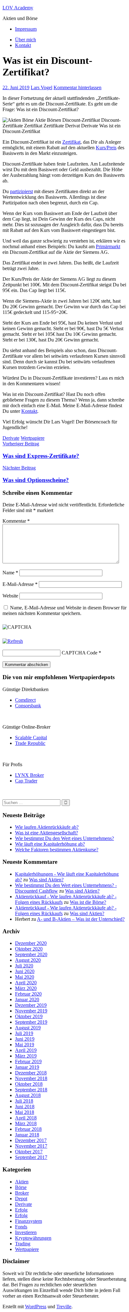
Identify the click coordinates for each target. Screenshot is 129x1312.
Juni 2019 (24, 1039)
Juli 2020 (24, 965)
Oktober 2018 (29, 1084)
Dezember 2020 (31, 943)
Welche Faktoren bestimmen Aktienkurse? (56, 849)
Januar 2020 (27, 999)
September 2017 (31, 1157)
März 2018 (26, 1123)
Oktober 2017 (29, 1151)
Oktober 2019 (29, 1016)
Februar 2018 (28, 1129)
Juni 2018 (24, 1106)
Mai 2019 (24, 1044)
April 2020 (26, 982)
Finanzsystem (28, 1221)
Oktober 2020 (29, 948)
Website (10, 595)
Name (10, 572)
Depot (21, 1198)
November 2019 (31, 1010)
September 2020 (31, 954)
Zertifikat (71, 142)
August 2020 (28, 960)
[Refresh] (13, 641)
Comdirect (25, 700)
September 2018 (31, 1089)
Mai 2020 (24, 977)
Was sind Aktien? (46, 879)
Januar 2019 (27, 1067)
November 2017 (31, 1146)
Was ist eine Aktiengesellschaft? (46, 832)
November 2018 (31, 1078)
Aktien (21, 1181)
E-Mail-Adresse (20, 584)
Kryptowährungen (33, 1238)
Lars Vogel (41, 87)
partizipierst (21, 191)
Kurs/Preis (106, 147)
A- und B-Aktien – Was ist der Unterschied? (81, 919)
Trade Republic (30, 743)
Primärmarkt (108, 246)
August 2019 (28, 1027)
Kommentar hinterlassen (77, 87)
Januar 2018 (27, 1134)
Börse (21, 1187)
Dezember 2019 (31, 1005)
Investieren (26, 1232)
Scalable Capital (31, 737)
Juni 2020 (24, 971)
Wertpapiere (32, 438)
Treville (63, 1306)
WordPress (35, 1306)
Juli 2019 (24, 1033)
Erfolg (21, 1209)
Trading (22, 1243)
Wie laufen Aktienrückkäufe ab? (47, 827)
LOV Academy (18, 7)
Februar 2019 (28, 1061)
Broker (22, 1193)
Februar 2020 (28, 994)
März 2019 (26, 1055)
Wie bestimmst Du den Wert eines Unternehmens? (64, 838)
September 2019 (31, 1022)
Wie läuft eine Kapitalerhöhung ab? (50, 844)
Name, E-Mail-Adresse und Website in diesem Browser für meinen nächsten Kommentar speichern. (64, 610)
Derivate (11, 438)
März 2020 (26, 988)
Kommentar (16, 521)
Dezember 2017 (31, 1140)
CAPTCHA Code (79, 652)
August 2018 (28, 1095)
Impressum (26, 29)
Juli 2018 (24, 1101)
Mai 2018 (24, 1112)
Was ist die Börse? (88, 902)
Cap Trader (26, 780)
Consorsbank (28, 705)
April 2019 (26, 1050)
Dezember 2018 (31, 1072)
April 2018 (26, 1117)
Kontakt (23, 45)
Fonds (21, 1226)
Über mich (25, 39)
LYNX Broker (29, 775)
